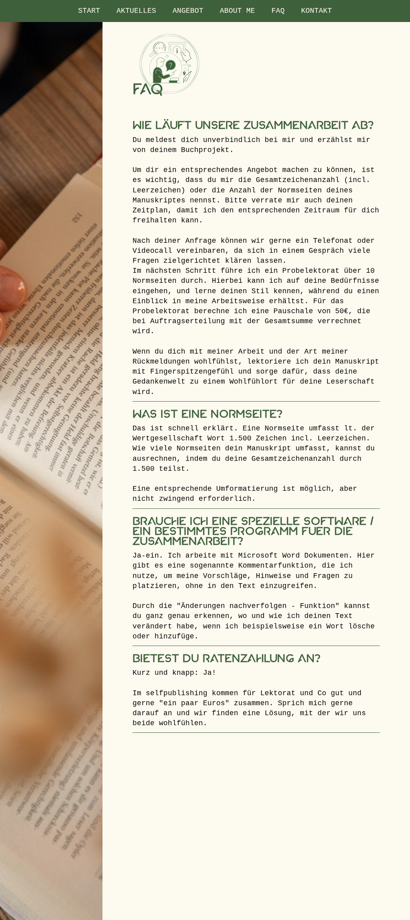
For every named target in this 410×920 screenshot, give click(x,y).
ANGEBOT (188, 11)
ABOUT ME (237, 11)
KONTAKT (316, 11)
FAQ (278, 11)
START (89, 11)
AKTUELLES (136, 11)
